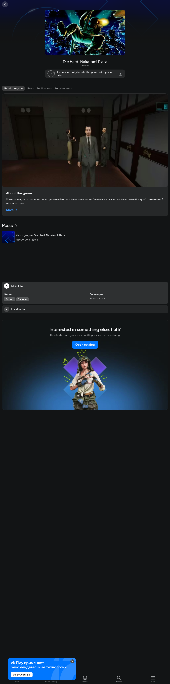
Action (85, 65)
